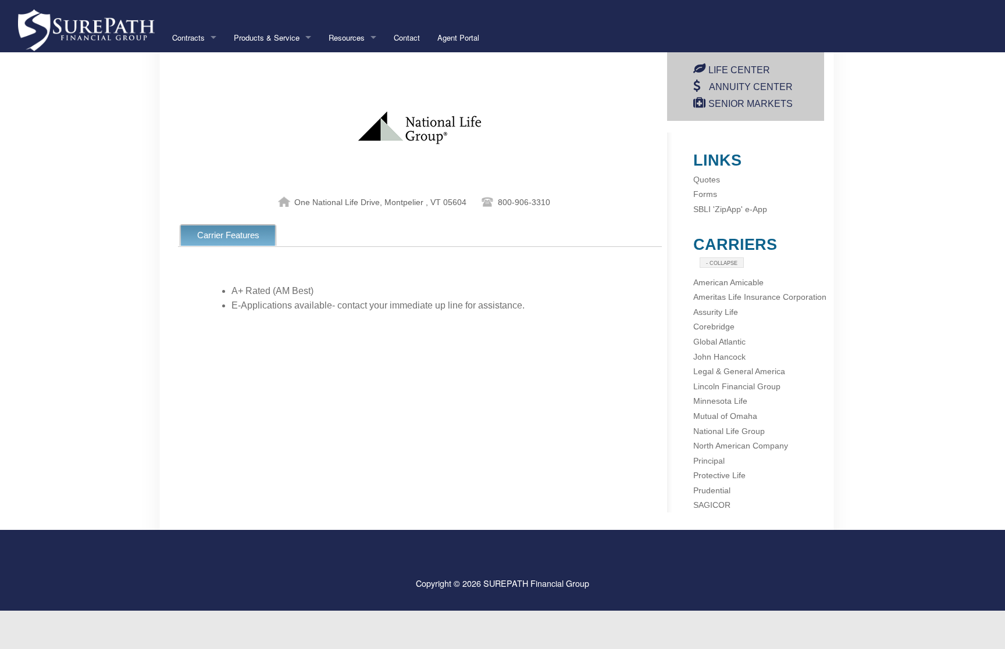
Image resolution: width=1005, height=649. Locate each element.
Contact (407, 37)
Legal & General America (739, 371)
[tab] (228, 235)
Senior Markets (750, 104)
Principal (709, 460)
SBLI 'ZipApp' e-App (730, 209)
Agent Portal (458, 37)
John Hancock (719, 356)
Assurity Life (715, 312)
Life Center (739, 70)
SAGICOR (711, 505)
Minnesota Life (720, 401)
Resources (347, 37)
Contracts (188, 37)
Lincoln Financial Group (737, 386)
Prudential (711, 490)
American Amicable (728, 282)
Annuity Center (751, 87)
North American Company (740, 445)
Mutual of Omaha (725, 416)
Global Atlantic (719, 341)
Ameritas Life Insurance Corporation (759, 297)
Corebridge (714, 326)
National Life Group (729, 431)
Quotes (706, 179)
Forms (705, 194)
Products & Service (267, 37)
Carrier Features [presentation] (228, 235)
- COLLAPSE (721, 263)
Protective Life (719, 475)
